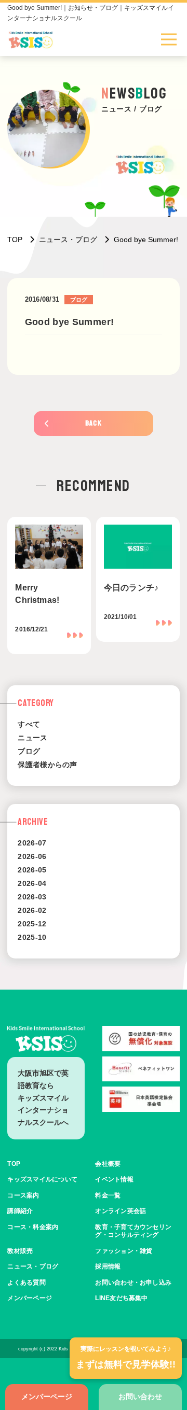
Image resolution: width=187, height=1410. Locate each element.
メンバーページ (46, 1396)
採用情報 (108, 1266)
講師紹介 (20, 1211)
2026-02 (32, 910)
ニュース (32, 738)
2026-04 (32, 883)
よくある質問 (26, 1282)
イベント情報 (114, 1179)
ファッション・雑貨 (123, 1250)
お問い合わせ (140, 1396)
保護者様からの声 (47, 764)
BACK (93, 423)
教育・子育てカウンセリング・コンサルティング (133, 1230)
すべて (29, 724)
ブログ (29, 751)
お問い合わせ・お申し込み (133, 1282)
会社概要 (108, 1163)
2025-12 (32, 924)
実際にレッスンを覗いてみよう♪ (126, 1357)
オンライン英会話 (120, 1211)
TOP (13, 1163)
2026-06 (32, 856)
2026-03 (32, 897)
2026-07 (32, 843)
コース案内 (23, 1195)
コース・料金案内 (32, 1227)
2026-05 (32, 870)
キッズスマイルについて (42, 1179)
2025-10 (32, 937)
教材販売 (20, 1250)
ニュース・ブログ (32, 1266)
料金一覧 (108, 1195)
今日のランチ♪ (131, 587)
